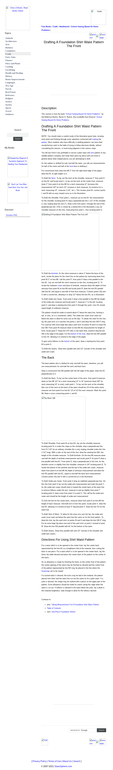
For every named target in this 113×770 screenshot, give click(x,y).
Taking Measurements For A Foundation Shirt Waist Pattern (75, 605)
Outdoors (9, 114)
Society (8, 105)
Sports (8, 108)
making (95, 139)
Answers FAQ (11, 215)
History (8, 76)
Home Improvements (15, 79)
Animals (9, 38)
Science (8, 101)
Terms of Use (54, 761)
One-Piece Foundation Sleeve (63, 612)
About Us (67, 761)
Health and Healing (14, 73)
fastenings (45, 571)
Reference (9, 95)
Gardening (10, 70)
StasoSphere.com (63, 766)
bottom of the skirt (78, 334)
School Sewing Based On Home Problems (83, 114)
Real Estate (10, 92)
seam (60, 285)
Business (9, 48)
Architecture (11, 41)
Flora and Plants (12, 63)
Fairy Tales (10, 57)
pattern (44, 142)
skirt (92, 153)
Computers (10, 51)
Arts (7, 44)
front (71, 166)
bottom (67, 341)
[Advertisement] (74, 75)
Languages (10, 82)
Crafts (8, 54)
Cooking (9, 67)
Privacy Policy (40, 761)
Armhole (54, 273)
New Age (9, 86)
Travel (8, 111)
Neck (53, 178)
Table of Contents (54, 608)
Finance (8, 60)
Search (76, 761)
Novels (8, 89)
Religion (9, 98)
